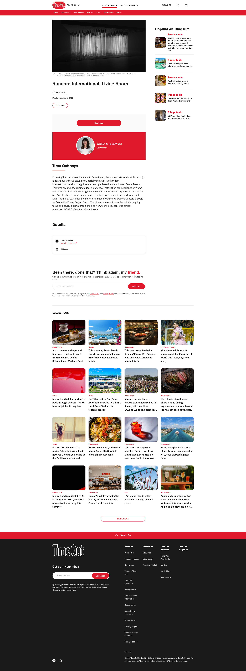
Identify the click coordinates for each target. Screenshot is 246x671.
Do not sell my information (131, 597)
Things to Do (65, 13)
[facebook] (53, 660)
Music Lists (165, 571)
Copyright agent (131, 627)
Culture (90, 13)
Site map (128, 652)
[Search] (178, 5)
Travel (98, 13)
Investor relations (132, 559)
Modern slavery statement (131, 634)
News (56, 13)
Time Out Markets (129, 6)
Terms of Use (94, 294)
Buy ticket (98, 123)
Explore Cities (109, 6)
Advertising (147, 559)
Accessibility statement (130, 612)
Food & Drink (79, 13)
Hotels (118, 13)
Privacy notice (130, 590)
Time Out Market (150, 565)
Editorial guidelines (129, 582)
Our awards (129, 565)
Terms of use (130, 621)
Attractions (108, 13)
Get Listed (147, 553)
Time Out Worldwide (165, 557)
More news (123, 519)
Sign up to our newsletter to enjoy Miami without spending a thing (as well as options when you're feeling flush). (97, 278)
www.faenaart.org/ (69, 243)
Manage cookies (131, 642)
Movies (164, 565)
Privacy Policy (108, 294)
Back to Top (125, 535)
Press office (129, 553)
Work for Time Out (130, 573)
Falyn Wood (115, 144)
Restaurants (166, 578)
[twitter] (61, 660)
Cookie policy (130, 605)
